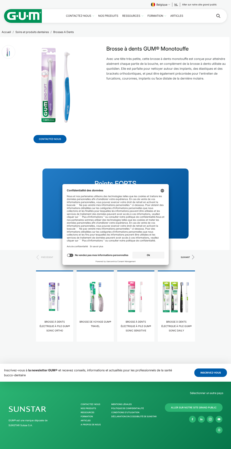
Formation (155, 15)
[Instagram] (210, 419)
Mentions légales (121, 404)
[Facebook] (192, 419)
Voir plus (55, 341)
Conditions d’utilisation (125, 412)
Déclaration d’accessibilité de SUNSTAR (134, 417)
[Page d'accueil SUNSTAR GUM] (23, 16)
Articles (176, 15)
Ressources (131, 15)
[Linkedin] (201, 419)
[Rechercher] (216, 16)
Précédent (47, 257)
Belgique (161, 4)
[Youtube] (219, 419)
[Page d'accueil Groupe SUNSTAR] (38, 409)
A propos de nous (91, 425)
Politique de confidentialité (127, 408)
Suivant (185, 257)
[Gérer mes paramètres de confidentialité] (219, 430)
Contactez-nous (78, 15)
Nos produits (108, 15)
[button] (8, 52)
